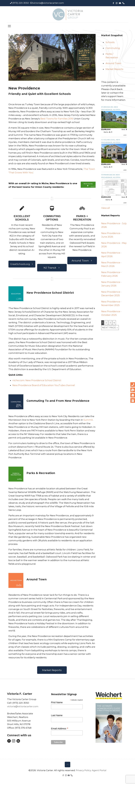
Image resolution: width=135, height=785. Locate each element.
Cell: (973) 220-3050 (18, 703)
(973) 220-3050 (20, 3)
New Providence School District (50, 292)
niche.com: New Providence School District (36, 380)
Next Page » (110, 327)
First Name (57, 702)
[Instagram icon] (117, 3)
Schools (110, 42)
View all (105, 208)
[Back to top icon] (67, 764)
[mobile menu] (9, 26)
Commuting (113, 48)
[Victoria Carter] (67, 14)
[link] (88, 185)
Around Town (113, 63)
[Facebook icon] (113, 3)
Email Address (59, 728)
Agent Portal (99, 770)
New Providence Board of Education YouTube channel (43, 385)
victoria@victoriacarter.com (48, 3)
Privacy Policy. (84, 770)
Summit (88, 420)
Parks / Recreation (112, 56)
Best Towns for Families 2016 (56, 118)
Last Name (56, 715)
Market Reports (114, 69)
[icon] (120, 3)
